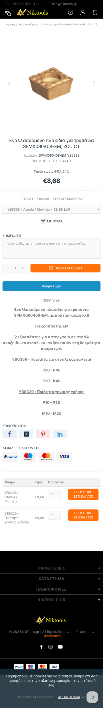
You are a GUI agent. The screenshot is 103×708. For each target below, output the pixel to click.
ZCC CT (65, 161)
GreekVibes (51, 636)
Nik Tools (33, 12)
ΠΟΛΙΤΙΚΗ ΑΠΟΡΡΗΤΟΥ (35, 697)
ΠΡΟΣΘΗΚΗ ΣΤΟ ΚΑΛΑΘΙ (83, 494)
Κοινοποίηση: (14, 426)
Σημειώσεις (12, 236)
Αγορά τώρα (51, 286)
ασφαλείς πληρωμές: (20, 448)
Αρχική (10, 24)
